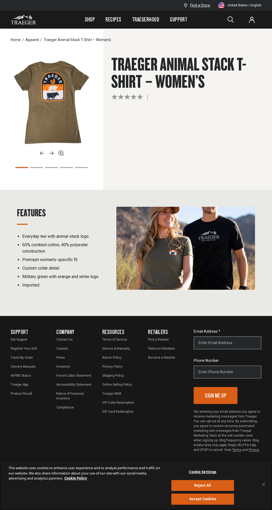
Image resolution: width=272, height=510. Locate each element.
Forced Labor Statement (73, 375)
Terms (236, 450)
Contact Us (64, 339)
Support (178, 19)
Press (60, 357)
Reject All (202, 485)
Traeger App (19, 384)
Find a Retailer (158, 339)
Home (16, 40)
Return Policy (112, 357)
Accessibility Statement (73, 384)
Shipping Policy (113, 375)
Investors (63, 366)
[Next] (51, 153)
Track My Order (22, 357)
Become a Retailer (161, 357)
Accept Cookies (202, 498)
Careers (62, 348)
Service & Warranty (116, 348)
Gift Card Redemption (118, 412)
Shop (90, 19)
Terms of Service (114, 339)
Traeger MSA (111, 393)
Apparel (32, 40)
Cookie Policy (75, 478)
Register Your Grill (24, 348)
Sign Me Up (215, 395)
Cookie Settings (202, 471)
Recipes (113, 19)
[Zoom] (61, 153)
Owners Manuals (23, 366)
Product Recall (21, 393)
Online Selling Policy (117, 384)
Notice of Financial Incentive (70, 396)
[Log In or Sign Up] (251, 19)
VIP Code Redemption (118, 403)
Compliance (65, 407)
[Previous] (42, 153)
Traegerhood (145, 19)
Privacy (254, 450)
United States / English (244, 5)
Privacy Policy (112, 366)
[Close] (263, 484)
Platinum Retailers (161, 348)
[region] (136, 485)
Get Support (19, 339)
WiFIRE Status (21, 375)
